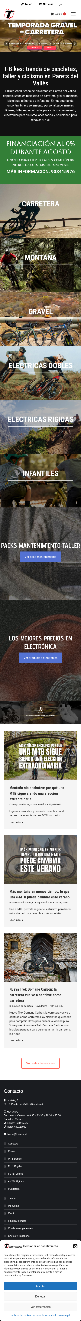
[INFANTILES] (40, 481)
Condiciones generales (20, 1228)
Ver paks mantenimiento (41, 557)
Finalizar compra (17, 1220)
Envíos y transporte (19, 1235)
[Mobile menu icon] (73, 14)
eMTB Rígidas (16, 1181)
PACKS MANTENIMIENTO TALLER (40, 545)
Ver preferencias (41, 1306)
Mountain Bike (38, 804)
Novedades (41, 1006)
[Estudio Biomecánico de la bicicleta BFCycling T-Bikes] (40, 712)
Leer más (15, 822)
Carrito (11, 1213)
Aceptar (40, 1286)
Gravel (11, 1151)
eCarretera (13, 1188)
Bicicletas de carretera (21, 1006)
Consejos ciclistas (19, 804)
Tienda (11, 1198)
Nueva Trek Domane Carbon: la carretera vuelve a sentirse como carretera (35, 995)
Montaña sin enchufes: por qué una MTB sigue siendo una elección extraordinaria (36, 793)
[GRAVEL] (40, 319)
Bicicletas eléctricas (20, 902)
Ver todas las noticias (40, 1063)
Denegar (40, 1296)
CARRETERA (34, 47)
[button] (75, 1246)
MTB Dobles (15, 1158)
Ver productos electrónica (40, 658)
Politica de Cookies (21, 1315)
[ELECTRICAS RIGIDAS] (40, 427)
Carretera (13, 1143)
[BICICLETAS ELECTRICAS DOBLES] (40, 373)
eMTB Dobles (15, 1173)
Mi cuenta (13, 1205)
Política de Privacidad (44, 1315)
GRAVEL (49, 47)
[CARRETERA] (40, 211)
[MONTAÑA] (40, 265)
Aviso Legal (64, 1315)
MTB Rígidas (15, 1166)
